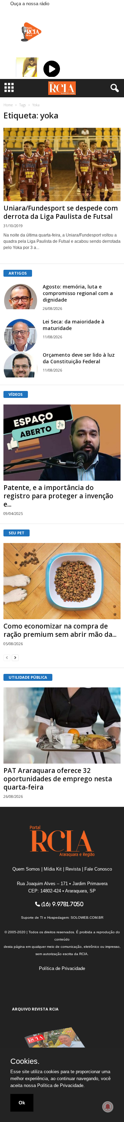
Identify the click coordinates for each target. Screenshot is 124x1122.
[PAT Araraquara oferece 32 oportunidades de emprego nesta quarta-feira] (62, 725)
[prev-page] (6, 657)
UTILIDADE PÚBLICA (28, 677)
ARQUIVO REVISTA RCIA (35, 1009)
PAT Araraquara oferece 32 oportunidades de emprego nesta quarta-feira (57, 779)
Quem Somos (26, 869)
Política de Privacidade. (61, 1085)
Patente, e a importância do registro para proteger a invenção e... (58, 496)
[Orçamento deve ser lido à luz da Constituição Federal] (20, 364)
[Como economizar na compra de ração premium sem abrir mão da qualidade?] (62, 581)
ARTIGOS (18, 273)
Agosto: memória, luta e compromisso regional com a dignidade (78, 293)
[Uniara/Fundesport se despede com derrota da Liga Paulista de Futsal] (62, 164)
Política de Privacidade (62, 968)
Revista (73, 869)
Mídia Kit (53, 869)
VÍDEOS (16, 394)
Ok (22, 1102)
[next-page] (15, 657)
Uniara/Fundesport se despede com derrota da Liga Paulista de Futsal (60, 212)
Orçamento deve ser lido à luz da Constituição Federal (79, 358)
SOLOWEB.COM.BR (87, 917)
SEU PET (16, 532)
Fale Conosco (98, 869)
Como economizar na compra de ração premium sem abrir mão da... (59, 630)
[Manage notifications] (107, 1106)
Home (8, 105)
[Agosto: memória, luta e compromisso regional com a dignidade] (20, 296)
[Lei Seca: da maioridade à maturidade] (20, 335)
